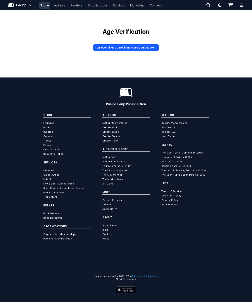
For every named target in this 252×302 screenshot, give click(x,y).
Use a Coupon (51, 149)
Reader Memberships (174, 123)
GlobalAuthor (51, 174)
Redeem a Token (53, 154)
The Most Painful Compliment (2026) (182, 152)
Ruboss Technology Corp (145, 276)
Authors (59, 5)
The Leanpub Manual (114, 170)
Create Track (110, 140)
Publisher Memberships (57, 238)
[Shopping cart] (230, 5)
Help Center (168, 136)
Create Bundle (111, 131)
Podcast (48, 145)
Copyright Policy (171, 195)
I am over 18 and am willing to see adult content (126, 47)
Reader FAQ (168, 131)
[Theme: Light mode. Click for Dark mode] (219, 5)
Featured (48, 123)
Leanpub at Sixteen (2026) (177, 157)
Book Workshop (52, 213)
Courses (48, 136)
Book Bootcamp (53, 217)
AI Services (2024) (172, 161)
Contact (107, 234)
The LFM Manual (112, 174)
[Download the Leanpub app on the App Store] (126, 290)
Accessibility (110, 209)
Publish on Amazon (54, 192)
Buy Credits (168, 127)
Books (47, 127)
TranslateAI (50, 197)
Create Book (110, 127)
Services (119, 5)
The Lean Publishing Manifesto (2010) (183, 174)
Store (44, 5)
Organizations (98, 5)
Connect (156, 5)
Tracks (47, 140)
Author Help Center (113, 161)
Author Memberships (114, 123)
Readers (76, 5)
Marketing (137, 5)
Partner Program (112, 200)
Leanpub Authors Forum (116, 166)
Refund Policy (169, 204)
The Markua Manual (114, 179)
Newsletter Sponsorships (58, 183)
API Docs (107, 183)
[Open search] (208, 5)
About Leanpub (111, 225)
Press (105, 238)
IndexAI (47, 179)
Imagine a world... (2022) (176, 166)
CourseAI (48, 170)
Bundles (48, 131)
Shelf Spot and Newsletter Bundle (63, 188)
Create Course (111, 136)
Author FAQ (109, 157)
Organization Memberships (59, 234)
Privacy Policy (169, 200)
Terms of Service (171, 191)
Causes (107, 204)
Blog (105, 229)
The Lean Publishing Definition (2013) (183, 170)
